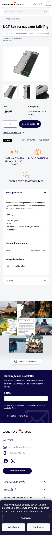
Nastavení (26, 518)
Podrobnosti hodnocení (39, 33)
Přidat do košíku (28, 124)
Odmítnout (13, 527)
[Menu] (48, 3)
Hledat (45, 12)
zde (40, 511)
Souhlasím (38, 527)
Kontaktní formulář (17, 471)
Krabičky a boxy (19, 266)
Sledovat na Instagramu (28, 361)
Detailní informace (12, 133)
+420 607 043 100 (17, 453)
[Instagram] (12, 460)
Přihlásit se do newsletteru (17, 416)
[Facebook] (5, 460)
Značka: (7, 41)
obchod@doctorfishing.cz (20, 447)
